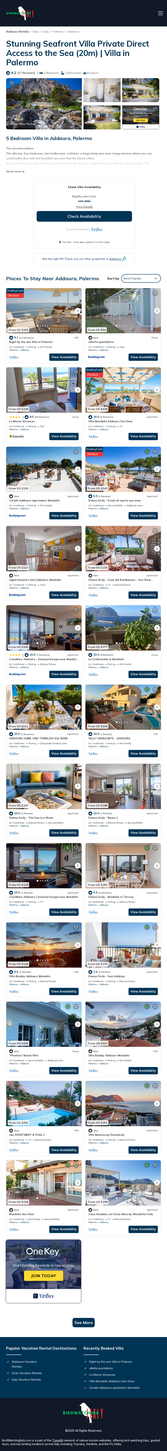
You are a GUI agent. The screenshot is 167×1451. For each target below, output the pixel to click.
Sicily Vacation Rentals (27, 1373)
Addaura (73, 31)
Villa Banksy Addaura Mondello (29, 976)
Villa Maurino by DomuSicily (106, 1134)
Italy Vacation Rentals (26, 1379)
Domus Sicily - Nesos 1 (103, 817)
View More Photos (23, 124)
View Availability (64, 357)
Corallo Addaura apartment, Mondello (34, 500)
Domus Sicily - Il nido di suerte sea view (114, 500)
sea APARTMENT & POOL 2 (27, 1134)
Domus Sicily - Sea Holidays (106, 976)
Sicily (45, 31)
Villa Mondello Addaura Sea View (110, 421)
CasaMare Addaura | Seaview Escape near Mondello (43, 896)
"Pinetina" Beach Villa (23, 1055)
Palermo (58, 31)
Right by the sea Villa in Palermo (30, 342)
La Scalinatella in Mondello (106, 659)
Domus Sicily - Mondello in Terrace (111, 896)
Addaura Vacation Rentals (24, 1364)
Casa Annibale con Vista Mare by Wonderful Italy (120, 1214)
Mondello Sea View (21, 1214)
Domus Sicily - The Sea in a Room (31, 817)
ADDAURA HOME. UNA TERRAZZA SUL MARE (38, 738)
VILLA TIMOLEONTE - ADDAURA (109, 738)
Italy (35, 31)
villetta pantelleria (101, 342)
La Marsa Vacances (22, 421)
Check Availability (84, 216)
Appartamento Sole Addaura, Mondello (35, 579)
